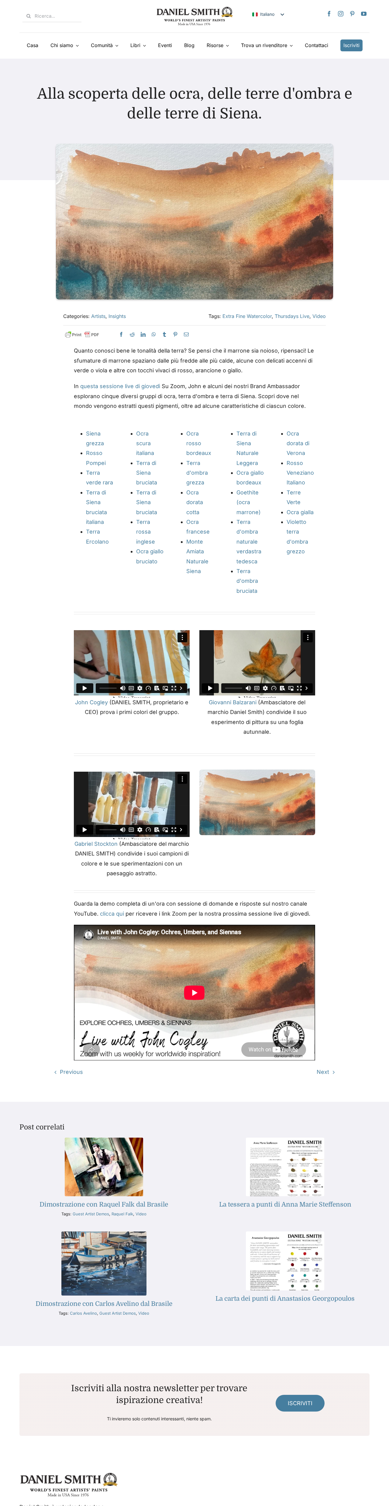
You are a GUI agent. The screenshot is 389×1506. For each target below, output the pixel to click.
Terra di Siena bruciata (146, 473)
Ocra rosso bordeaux (198, 443)
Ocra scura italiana (145, 443)
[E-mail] (186, 334)
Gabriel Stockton (96, 844)
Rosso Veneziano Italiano (300, 473)
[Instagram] (340, 13)
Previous (71, 1072)
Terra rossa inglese (145, 532)
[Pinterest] (352, 13)
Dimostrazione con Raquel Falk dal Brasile (104, 1204)
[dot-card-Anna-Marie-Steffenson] (285, 1140)
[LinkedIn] (143, 334)
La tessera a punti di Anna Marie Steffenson (285, 1204)
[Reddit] (132, 334)
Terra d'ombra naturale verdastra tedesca (248, 542)
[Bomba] (154, 334)
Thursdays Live (292, 316)
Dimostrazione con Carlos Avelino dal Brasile (104, 1303)
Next (323, 1072)
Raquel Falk (122, 1213)
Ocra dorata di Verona (298, 443)
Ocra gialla (300, 512)
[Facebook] (329, 13)
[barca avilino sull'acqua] (104, 1234)
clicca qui (112, 913)
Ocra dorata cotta (194, 502)
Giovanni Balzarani (232, 702)
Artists (98, 316)
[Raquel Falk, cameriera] (104, 1140)
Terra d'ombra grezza (197, 473)
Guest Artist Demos (91, 1213)
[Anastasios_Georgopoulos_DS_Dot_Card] (285, 1234)
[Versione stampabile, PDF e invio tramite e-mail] (82, 335)
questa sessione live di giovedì (120, 386)
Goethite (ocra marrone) (248, 502)
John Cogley (91, 702)
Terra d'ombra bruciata (247, 581)
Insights (117, 316)
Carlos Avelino (83, 1313)
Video (319, 316)
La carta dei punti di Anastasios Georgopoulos (285, 1298)
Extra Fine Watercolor (247, 316)
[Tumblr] (164, 334)
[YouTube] (364, 13)
